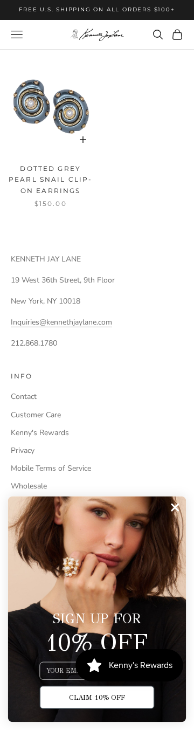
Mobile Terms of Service (51, 468)
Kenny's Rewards (40, 433)
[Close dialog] (175, 507)
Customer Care (36, 415)
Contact (24, 396)
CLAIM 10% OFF (97, 697)
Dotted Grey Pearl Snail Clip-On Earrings (51, 179)
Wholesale (29, 486)
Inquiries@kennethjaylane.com (61, 322)
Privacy (22, 450)
